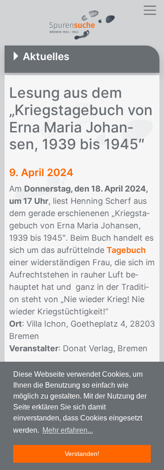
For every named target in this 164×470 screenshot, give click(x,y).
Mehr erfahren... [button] (67, 430)
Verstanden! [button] (82, 453)
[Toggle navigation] (149, 10)
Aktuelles (46, 56)
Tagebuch (126, 250)
